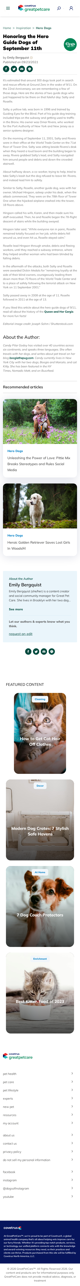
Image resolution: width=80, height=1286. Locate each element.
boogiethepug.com (21, 358)
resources (9, 1115)
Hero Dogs (43, 28)
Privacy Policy (12, 1152)
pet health (9, 1074)
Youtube (8, 1197)
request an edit (20, 634)
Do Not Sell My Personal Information (26, 1160)
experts (8, 1098)
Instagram (10, 1180)
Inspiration (24, 28)
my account (10, 1123)
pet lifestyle (10, 1090)
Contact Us (10, 1143)
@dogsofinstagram (16, 1188)
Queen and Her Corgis (58, 311)
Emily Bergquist (19, 57)
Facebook (9, 1172)
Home (7, 28)
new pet (8, 1107)
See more (16, 609)
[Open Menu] (9, 8)
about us (9, 1135)
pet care (8, 1082)
